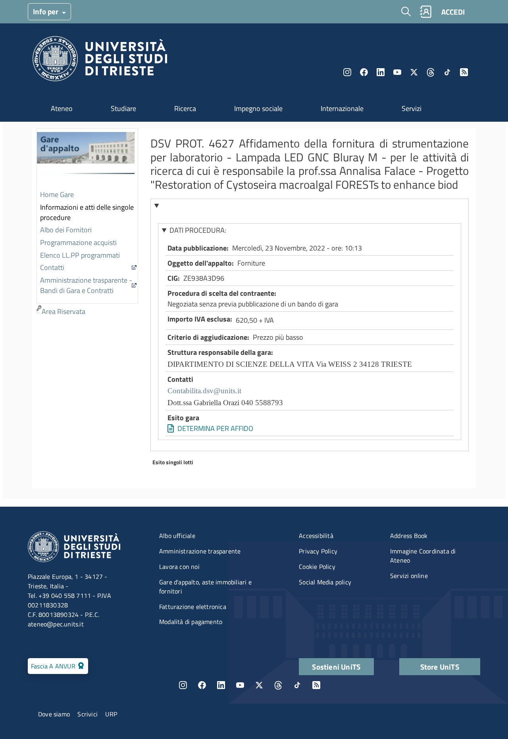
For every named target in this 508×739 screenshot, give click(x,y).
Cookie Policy (317, 566)
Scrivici (87, 714)
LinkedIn (380, 72)
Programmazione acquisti (78, 242)
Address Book (408, 535)
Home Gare (57, 194)
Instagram (347, 72)
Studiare (123, 108)
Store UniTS (439, 666)
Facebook (364, 72)
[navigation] (87, 223)
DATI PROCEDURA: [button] (197, 230)
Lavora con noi (179, 566)
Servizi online (409, 575)
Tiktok (447, 72)
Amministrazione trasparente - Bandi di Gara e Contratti (86, 285)
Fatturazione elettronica (192, 606)
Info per (46, 11)
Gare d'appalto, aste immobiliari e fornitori (205, 586)
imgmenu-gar (86, 159)
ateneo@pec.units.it (56, 624)
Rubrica (425, 11)
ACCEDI (453, 11)
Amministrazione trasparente (200, 551)
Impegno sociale (258, 108)
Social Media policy (325, 582)
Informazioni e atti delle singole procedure (87, 212)
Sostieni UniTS (336, 666)
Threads (430, 72)
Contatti (52, 267)
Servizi (411, 108)
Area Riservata (63, 311)
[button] (310, 206)
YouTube (397, 72)
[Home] (100, 61)
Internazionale (342, 108)
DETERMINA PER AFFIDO (215, 428)
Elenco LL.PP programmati (80, 255)
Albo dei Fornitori (66, 229)
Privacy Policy (318, 551)
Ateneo (62, 108)
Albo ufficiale (177, 535)
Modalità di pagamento (190, 621)
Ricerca (185, 108)
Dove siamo (54, 714)
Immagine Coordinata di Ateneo (423, 555)
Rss (464, 72)
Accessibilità (316, 535)
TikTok (297, 685)
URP (111, 714)
